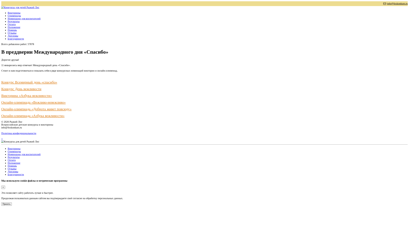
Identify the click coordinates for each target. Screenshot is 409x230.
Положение (14, 27)
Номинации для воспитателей (24, 18)
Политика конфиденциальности (18, 133)
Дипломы (13, 35)
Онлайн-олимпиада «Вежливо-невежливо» (33, 102)
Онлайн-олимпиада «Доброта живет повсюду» (36, 109)
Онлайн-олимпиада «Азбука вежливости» (33, 116)
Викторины (14, 13)
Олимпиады (14, 15)
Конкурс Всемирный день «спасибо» (29, 82)
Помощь (12, 30)
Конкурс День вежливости (21, 89)
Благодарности (16, 38)
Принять (7, 204)
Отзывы (12, 33)
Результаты (14, 21)
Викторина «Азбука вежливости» (26, 96)
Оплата (12, 24)
